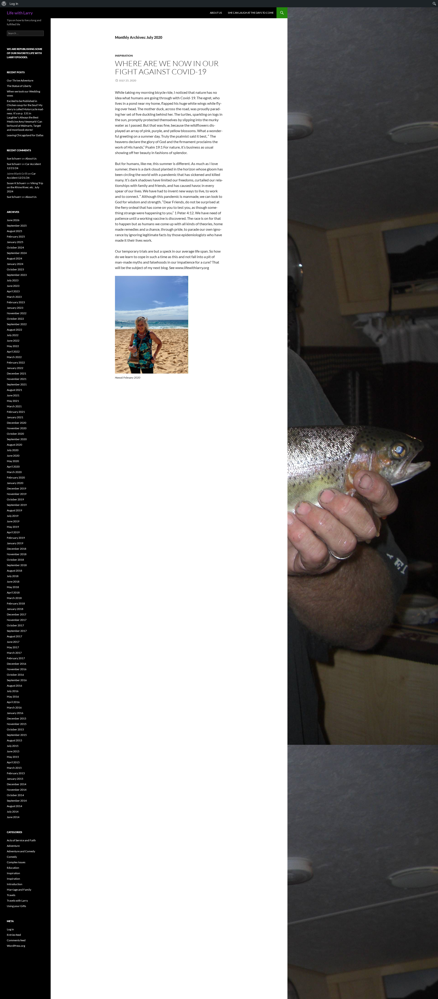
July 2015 (12, 746)
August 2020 (14, 444)
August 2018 (14, 570)
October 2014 (15, 795)
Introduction (14, 884)
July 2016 (12, 691)
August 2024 (14, 258)
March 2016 (14, 707)
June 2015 (13, 751)
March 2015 (14, 767)
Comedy (12, 856)
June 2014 (13, 817)
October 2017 (15, 625)
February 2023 (16, 302)
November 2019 (16, 494)
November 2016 (16, 669)
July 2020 (12, 450)
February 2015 (16, 773)
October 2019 (15, 499)
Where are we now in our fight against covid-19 (167, 67)
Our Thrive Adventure (20, 80)
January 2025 (15, 242)
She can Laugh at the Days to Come (251, 12)
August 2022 (14, 329)
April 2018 (13, 592)
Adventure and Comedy (21, 851)
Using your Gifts (16, 906)
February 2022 (16, 362)
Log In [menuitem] (14, 3)
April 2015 (13, 762)
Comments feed (16, 940)
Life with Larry (20, 12)
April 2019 (13, 532)
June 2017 (13, 641)
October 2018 (15, 559)
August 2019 (14, 510)
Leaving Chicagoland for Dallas (25, 135)
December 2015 (16, 718)
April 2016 (13, 702)
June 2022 (13, 340)
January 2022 (15, 368)
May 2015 (13, 756)
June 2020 (13, 455)
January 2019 (15, 543)
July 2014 (12, 811)
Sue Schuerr (14, 158)
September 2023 (17, 275)
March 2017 (14, 652)
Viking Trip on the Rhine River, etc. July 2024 (25, 187)
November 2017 (16, 620)
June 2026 (13, 220)
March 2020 (14, 472)
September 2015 (17, 735)
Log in (10, 929)
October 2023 (15, 269)
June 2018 (13, 581)
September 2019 (17, 505)
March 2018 (14, 598)
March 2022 (14, 357)
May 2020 (13, 461)
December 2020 (16, 422)
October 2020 (15, 433)
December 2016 (16, 663)
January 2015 (15, 778)
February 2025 (16, 236)
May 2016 (13, 696)
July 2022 (12, 335)
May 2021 (13, 401)
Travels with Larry (17, 900)
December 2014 (16, 784)
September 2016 (17, 680)
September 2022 (17, 324)
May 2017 (13, 647)
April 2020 (13, 466)
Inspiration (124, 55)
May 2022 (13, 346)
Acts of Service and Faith (21, 840)
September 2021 (17, 384)
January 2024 (15, 264)
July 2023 (12, 280)
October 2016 (15, 674)
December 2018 (16, 548)
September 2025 (17, 225)
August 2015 (14, 740)
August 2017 (14, 636)
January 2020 (15, 483)
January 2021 (15, 417)
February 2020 (16, 477)
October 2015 (15, 729)
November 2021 (16, 379)
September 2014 (17, 800)
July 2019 (12, 516)
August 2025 (14, 231)
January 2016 (15, 713)
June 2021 (13, 395)
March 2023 (14, 296)
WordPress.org (16, 945)
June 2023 (13, 286)
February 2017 (16, 658)
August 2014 (14, 806)
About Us (216, 12)
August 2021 (14, 390)
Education (13, 867)
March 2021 (14, 406)
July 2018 (12, 576)
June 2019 (13, 521)
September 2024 (17, 253)
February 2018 (16, 603)
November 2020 (16, 428)
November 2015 (16, 724)
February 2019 (16, 537)
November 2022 (16, 313)
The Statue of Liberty (19, 86)
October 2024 (15, 247)
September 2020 (17, 439)
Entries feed (14, 934)
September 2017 (17, 631)
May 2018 (13, 587)
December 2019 (16, 488)
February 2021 (16, 411)
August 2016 (14, 685)
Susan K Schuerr (16, 183)
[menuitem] (4, 3)
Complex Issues (16, 862)
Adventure (13, 845)
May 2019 (13, 526)
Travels (11, 895)
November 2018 (16, 554)
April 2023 (13, 291)
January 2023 (15, 307)
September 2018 (17, 565)
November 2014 (16, 789)
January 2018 (15, 609)
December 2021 (16, 373)
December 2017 (16, 614)
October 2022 (15, 318)
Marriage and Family (19, 889)
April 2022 (13, 351)
